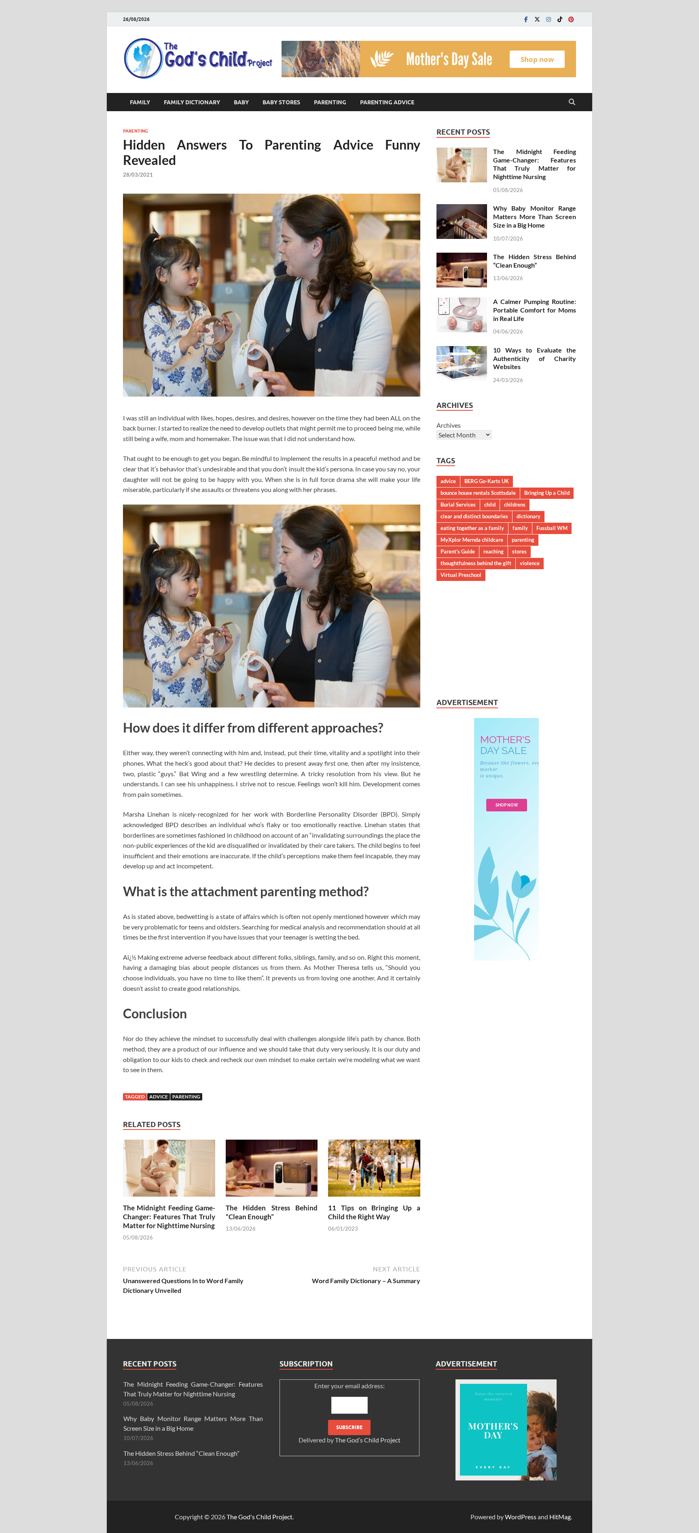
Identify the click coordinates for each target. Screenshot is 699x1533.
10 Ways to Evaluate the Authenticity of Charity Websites (534, 358)
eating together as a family (472, 528)
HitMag (560, 1516)
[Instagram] (548, 19)
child (490, 504)
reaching (493, 551)
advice (158, 1097)
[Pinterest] (571, 19)
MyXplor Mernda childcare (472, 539)
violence (530, 563)
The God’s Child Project (367, 1440)
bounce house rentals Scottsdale (478, 493)
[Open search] (572, 102)
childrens (514, 504)
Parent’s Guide (458, 551)
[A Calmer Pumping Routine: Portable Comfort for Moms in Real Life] (461, 302)
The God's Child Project (259, 1516)
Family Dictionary (192, 102)
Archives (448, 425)
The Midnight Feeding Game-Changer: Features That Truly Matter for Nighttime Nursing (169, 1217)
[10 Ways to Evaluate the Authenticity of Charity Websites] (461, 351)
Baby (241, 102)
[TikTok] (560, 19)
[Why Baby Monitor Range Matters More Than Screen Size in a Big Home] (461, 209)
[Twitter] (537, 19)
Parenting (330, 102)
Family (140, 102)
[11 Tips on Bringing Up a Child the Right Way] (374, 1170)
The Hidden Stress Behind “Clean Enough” (272, 1212)
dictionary (528, 516)
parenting (186, 1097)
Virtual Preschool (461, 575)
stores (519, 551)
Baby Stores (281, 102)
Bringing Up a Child (547, 493)
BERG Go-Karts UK (486, 481)
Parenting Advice (387, 102)
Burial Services (458, 504)
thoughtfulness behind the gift (476, 563)
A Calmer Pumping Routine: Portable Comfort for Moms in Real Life (534, 310)
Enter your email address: (349, 1413)
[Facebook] (526, 19)
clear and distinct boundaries (474, 516)
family (520, 528)
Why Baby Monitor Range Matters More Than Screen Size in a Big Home (534, 216)
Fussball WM (552, 528)
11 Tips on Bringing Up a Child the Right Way (374, 1212)
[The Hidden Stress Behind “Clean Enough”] (272, 1170)
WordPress (520, 1516)
